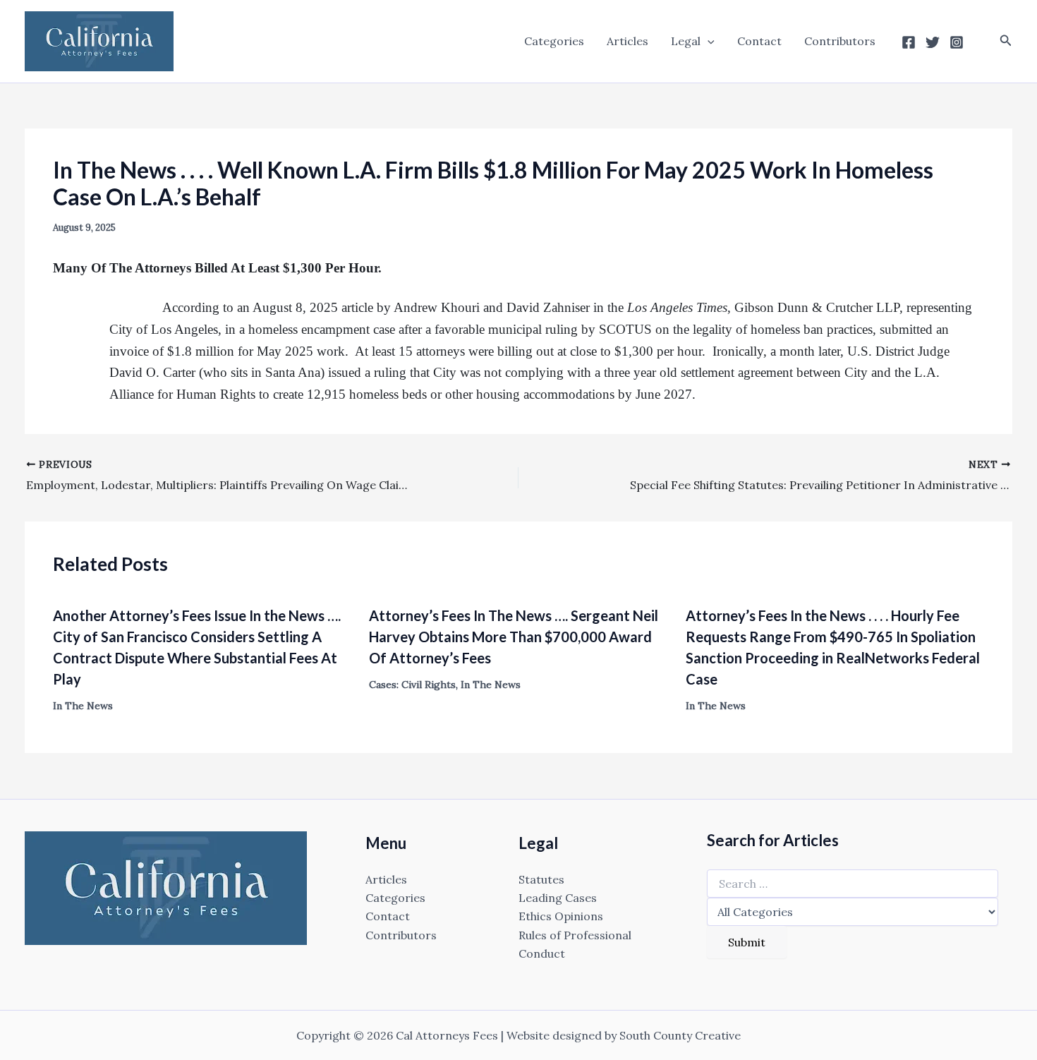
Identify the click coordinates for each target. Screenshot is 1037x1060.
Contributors (839, 41)
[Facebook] (908, 42)
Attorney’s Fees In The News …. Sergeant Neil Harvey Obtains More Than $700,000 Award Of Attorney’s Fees (513, 636)
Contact (759, 41)
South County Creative (680, 1035)
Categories (554, 41)
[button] (708, 41)
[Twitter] (932, 42)
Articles (627, 41)
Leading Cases (557, 898)
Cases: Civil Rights (412, 684)
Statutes (541, 879)
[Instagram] (956, 42)
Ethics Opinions (560, 916)
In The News (83, 705)
